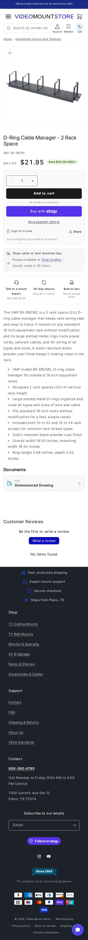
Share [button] (77, 231)
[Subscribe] (74, 825)
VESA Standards (21, 742)
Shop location (51, 260)
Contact (15, 702)
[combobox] (30, 28)
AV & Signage (19, 654)
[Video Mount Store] (44, 16)
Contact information (46, 932)
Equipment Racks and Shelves (38, 39)
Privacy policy (21, 925)
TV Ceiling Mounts (23, 624)
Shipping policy (70, 925)
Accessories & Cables (26, 674)
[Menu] (8, 16)
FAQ (12, 712)
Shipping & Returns (24, 722)
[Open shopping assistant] (78, 930)
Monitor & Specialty (24, 644)
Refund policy (65, 919)
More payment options (44, 221)
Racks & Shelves (22, 664)
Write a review (44, 541)
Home (7, 39)
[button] (80, 16)
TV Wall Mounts (21, 634)
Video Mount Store (38, 919)
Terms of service (45, 925)
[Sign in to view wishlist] (68, 26)
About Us (16, 732)
